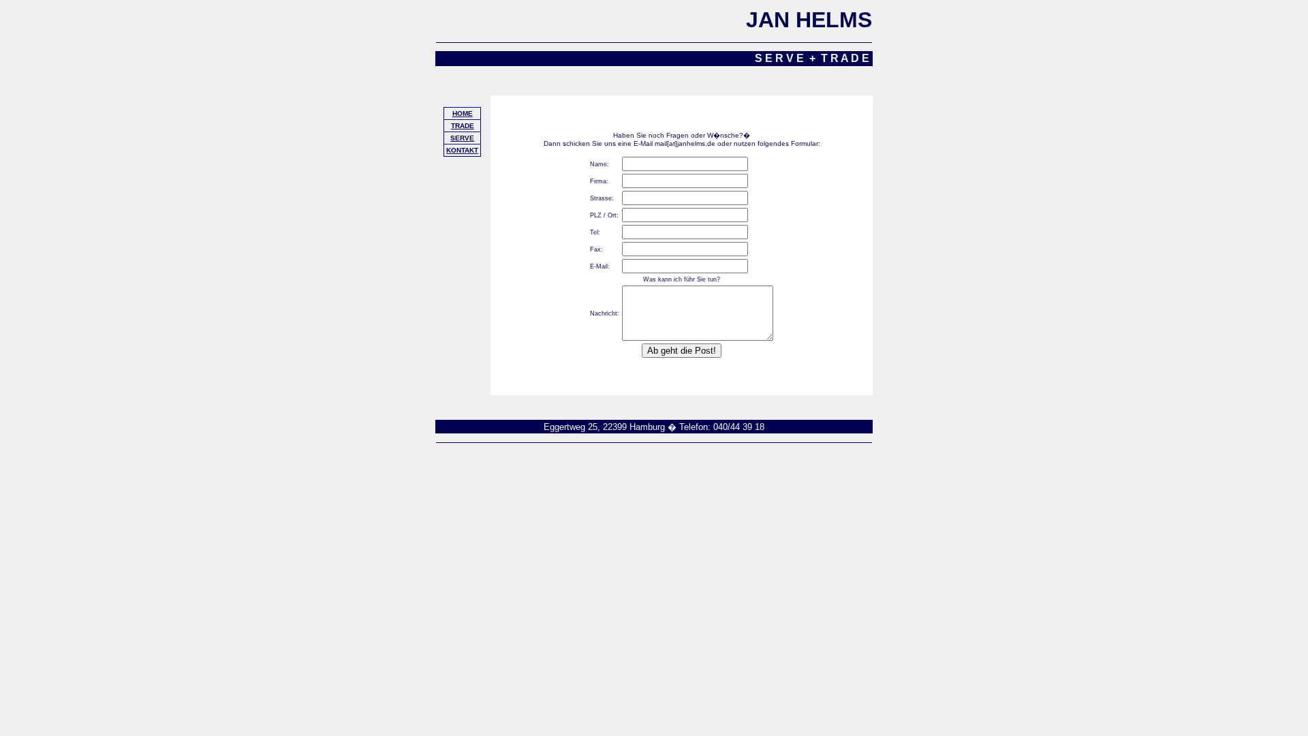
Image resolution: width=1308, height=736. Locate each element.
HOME (462, 113)
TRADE (462, 125)
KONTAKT (462, 150)
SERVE (462, 138)
